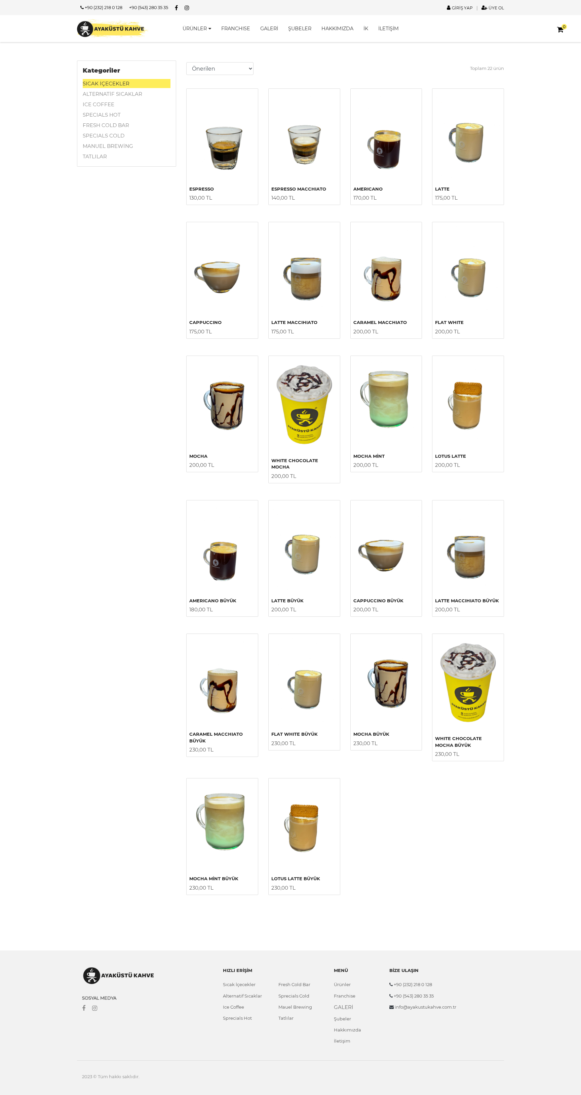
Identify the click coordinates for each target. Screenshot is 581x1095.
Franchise (344, 996)
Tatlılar (286, 1018)
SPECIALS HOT (102, 115)
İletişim (342, 1041)
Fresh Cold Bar (294, 984)
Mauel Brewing (295, 1007)
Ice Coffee (233, 1007)
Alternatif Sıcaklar (242, 996)
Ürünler (342, 984)
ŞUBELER (299, 29)
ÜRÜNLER (195, 29)
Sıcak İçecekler (239, 984)
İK (365, 29)
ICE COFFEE (98, 104)
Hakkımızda (347, 1029)
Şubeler (342, 1018)
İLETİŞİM (388, 29)
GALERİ (269, 29)
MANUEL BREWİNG (108, 146)
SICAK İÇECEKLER (106, 83)
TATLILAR (95, 156)
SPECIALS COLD (103, 135)
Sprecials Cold (293, 996)
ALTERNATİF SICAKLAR (112, 94)
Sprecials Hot (237, 1018)
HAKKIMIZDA (337, 29)
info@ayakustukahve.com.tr (425, 1007)
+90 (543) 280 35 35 (148, 7)
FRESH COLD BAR (106, 125)
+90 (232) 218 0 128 (103, 7)
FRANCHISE (235, 29)
